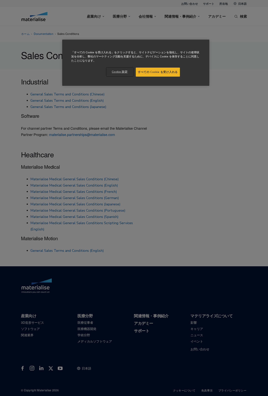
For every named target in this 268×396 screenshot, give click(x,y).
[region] (135, 63)
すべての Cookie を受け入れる (158, 72)
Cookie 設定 (120, 72)
